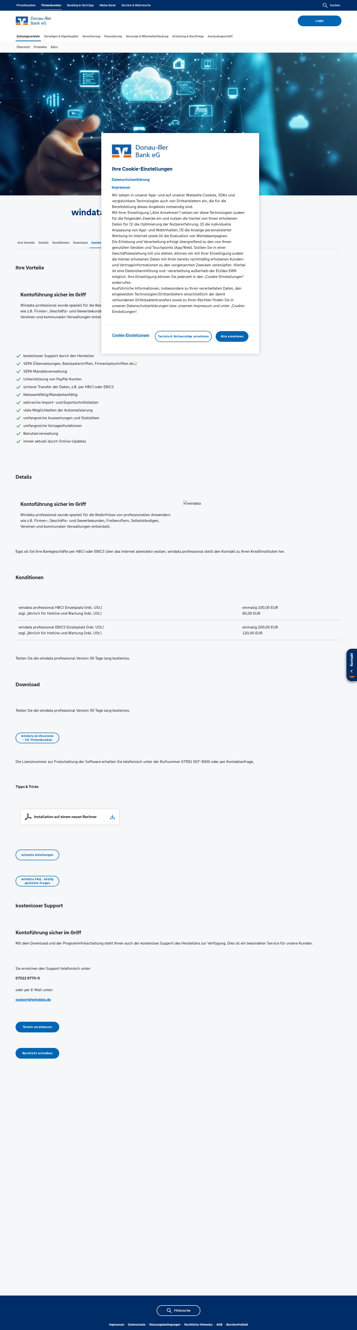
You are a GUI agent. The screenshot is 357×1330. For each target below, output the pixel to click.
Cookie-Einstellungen (130, 335)
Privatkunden (26, 5)
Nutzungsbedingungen (164, 1325)
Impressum (116, 1325)
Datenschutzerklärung (131, 179)
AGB (219, 1325)
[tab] (28, 36)
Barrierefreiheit (237, 1325)
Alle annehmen (232, 336)
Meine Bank (108, 5)
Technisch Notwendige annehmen (183, 336)
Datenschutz (136, 1325)
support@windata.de (33, 999)
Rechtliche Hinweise (198, 1325)
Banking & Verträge (80, 5)
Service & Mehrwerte (136, 5)
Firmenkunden (51, 5)
